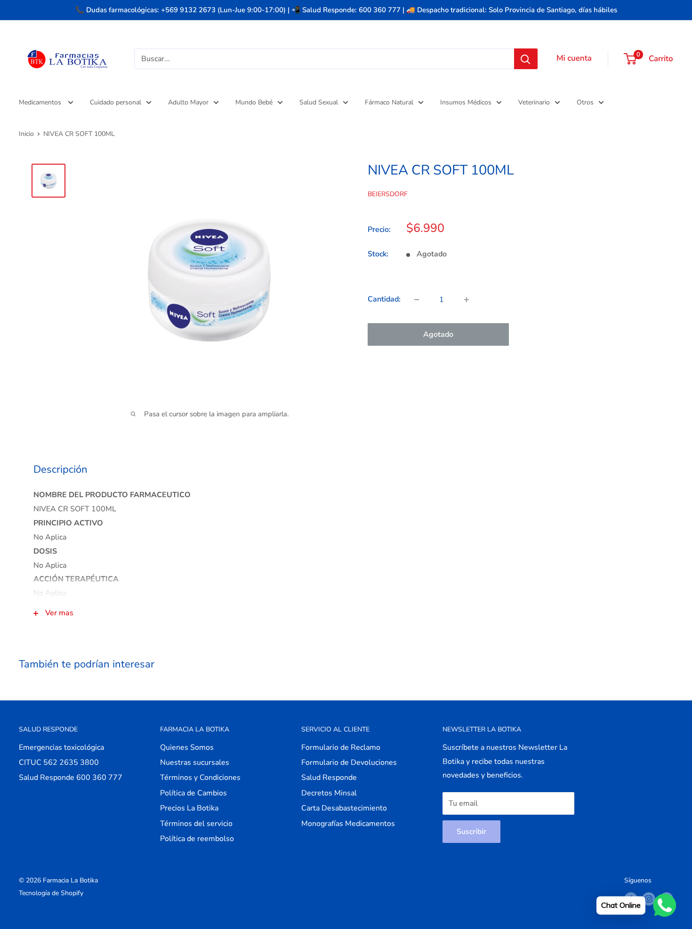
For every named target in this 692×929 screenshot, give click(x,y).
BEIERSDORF (388, 193)
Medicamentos (41, 102)
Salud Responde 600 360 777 (70, 777)
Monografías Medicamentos (348, 823)
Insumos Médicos (465, 102)
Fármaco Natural (389, 102)
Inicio (26, 133)
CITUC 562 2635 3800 (59, 762)
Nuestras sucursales (194, 762)
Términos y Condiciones (200, 777)
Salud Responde (329, 777)
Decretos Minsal (329, 793)
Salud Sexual (318, 102)
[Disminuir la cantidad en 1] (416, 300)
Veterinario (534, 102)
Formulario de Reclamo (340, 747)
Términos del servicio (196, 823)
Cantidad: (384, 299)
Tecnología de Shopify (51, 893)
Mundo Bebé (254, 102)
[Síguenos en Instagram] (648, 898)
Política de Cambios (193, 793)
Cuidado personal (115, 102)
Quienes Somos (187, 747)
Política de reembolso (197, 839)
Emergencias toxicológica (61, 747)
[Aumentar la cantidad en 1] (466, 300)
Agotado (438, 334)
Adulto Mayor (188, 102)
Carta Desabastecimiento (344, 808)
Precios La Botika (189, 808)
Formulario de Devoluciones (349, 762)
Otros (585, 102)
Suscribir (471, 831)
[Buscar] (526, 58)
